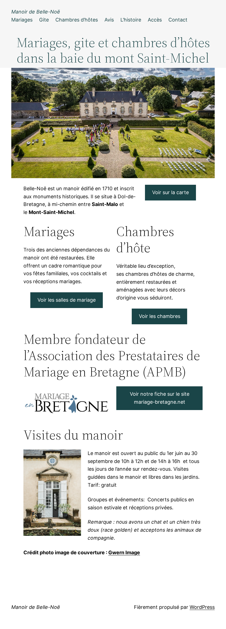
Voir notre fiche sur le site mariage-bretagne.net (159, 398)
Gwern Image (124, 552)
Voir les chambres (159, 316)
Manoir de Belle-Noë (35, 12)
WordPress (202, 607)
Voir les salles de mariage (66, 300)
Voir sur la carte (170, 192)
